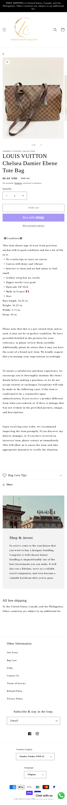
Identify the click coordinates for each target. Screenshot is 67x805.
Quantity (7, 189)
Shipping (18, 183)
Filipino (32, 775)
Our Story (12, 652)
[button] (4, 29)
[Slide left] (26, 145)
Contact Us (13, 676)
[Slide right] (41, 145)
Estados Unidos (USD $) (32, 756)
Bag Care (12, 660)
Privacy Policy (15, 699)
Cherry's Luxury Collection (29, 799)
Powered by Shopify (46, 799)
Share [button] (10, 484)
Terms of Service (16, 683)
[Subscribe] (56, 721)
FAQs (10, 668)
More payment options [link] (33, 225)
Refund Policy (15, 691)
